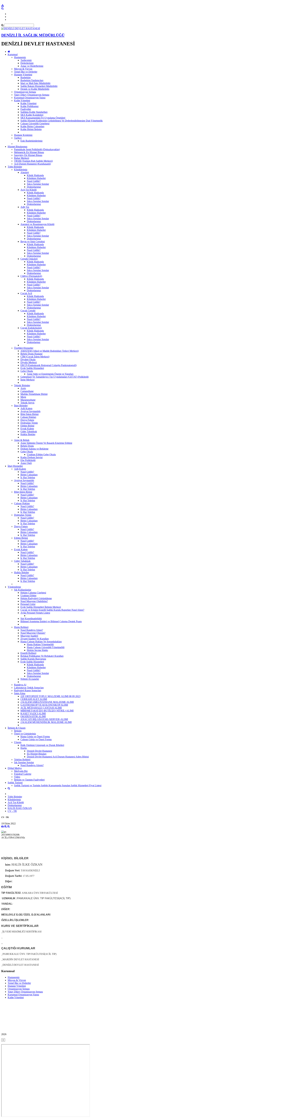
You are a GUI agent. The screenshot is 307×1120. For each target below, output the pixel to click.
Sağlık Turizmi (15, 782)
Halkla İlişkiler (27, 434)
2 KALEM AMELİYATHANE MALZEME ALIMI (47, 702)
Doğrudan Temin (29, 422)
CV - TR (12, 811)
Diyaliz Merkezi (28, 362)
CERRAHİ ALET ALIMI (33, 699)
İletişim (17, 730)
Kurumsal (13, 54)
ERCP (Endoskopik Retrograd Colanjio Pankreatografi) (48, 365)
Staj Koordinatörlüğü (31, 618)
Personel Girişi (27, 604)
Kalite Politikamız (29, 106)
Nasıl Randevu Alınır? (31, 630)
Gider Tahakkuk (28, 431)
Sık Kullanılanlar (22, 589)
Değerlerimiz (27, 63)
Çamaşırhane (27, 391)
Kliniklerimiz (20, 169)
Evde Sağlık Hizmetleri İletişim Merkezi (40, 607)
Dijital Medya (15, 768)
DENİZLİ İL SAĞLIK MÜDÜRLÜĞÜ (32, 35)
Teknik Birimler (22, 385)
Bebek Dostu (27, 445)
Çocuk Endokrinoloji (31, 327)
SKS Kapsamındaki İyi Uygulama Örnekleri (42, 117)
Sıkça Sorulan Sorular (38, 184)
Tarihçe (18, 138)
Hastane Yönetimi (23, 74)
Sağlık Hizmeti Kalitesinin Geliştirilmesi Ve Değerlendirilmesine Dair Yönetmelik (61, 120)
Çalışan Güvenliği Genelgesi (34, 123)
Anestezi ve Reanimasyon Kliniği (37, 224)
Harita (23, 748)
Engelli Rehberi (28, 653)
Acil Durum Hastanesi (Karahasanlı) (32, 163)
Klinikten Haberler (36, 178)
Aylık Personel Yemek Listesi (35, 612)
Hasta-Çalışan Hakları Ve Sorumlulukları (41, 641)
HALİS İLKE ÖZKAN (20, 808)
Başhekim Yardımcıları (31, 80)
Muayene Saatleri (29, 635)
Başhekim (25, 77)
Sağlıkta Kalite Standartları (33, 112)
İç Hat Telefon (27, 477)
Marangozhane (27, 399)
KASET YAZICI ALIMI (33, 713)
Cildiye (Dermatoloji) (31, 276)
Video (17, 776)
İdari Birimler (21, 405)
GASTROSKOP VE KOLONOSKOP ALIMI (44, 704)
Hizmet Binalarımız (17, 146)
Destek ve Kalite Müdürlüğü (34, 89)
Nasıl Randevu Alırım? (32, 765)
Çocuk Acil (26, 293)
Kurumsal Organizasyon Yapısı (29, 97)
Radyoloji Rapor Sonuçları (27, 690)
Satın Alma (19, 693)
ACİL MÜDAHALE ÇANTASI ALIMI (41, 707)
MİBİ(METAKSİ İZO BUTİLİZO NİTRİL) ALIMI (47, 710)
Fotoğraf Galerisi (22, 774)
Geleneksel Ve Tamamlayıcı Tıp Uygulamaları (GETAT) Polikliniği (54, 376)
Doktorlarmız (33, 342)
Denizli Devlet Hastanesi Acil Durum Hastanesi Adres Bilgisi (58, 756)
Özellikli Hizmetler (23, 348)
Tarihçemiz (26, 60)
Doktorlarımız (34, 186)
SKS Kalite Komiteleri (31, 115)
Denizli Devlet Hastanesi (39, 751)
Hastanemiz (20, 57)
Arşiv (23, 388)
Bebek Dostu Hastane (31, 353)
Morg (23, 397)
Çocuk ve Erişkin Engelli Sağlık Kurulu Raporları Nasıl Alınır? (52, 610)
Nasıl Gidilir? (33, 181)
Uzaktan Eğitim (28, 595)
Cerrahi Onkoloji (29, 258)
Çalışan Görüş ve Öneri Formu (36, 739)
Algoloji (24, 172)
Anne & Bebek (21, 440)
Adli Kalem (26, 408)
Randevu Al (20, 684)
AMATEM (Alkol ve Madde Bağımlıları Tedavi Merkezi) (49, 351)
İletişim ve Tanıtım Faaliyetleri (29, 779)
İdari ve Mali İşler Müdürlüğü (35, 83)
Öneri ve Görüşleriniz (25, 733)
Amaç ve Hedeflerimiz (31, 66)
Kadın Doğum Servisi (31, 457)
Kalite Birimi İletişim (31, 129)
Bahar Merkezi (21, 158)
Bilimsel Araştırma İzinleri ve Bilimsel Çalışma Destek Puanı (51, 621)
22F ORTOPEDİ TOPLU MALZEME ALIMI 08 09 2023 (50, 696)
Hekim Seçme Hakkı (37, 650)
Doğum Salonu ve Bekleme (34, 448)
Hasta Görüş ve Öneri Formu (35, 736)
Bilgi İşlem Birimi (29, 414)
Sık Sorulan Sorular (24, 762)
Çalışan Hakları (28, 417)
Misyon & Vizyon (23, 68)
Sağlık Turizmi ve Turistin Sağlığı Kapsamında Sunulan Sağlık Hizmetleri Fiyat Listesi (57, 785)
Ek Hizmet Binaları (36, 753)
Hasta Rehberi (21, 627)
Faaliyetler (25, 109)
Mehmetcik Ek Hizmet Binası (29, 152)
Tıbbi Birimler (15, 166)
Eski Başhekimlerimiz (31, 140)
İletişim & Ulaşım (16, 728)
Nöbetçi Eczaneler (29, 679)
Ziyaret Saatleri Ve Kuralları (34, 638)
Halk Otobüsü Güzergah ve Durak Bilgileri (42, 745)
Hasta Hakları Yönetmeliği (40, 644)
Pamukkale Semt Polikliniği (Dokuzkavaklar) (37, 149)
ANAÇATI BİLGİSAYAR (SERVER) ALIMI (44, 719)
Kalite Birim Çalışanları (32, 126)
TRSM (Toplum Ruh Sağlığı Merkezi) (33, 161)
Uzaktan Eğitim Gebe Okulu (41, 454)
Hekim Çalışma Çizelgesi (33, 592)
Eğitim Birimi (27, 425)
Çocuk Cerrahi (27, 310)
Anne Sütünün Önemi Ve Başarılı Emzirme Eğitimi (46, 443)
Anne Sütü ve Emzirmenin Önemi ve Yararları (50, 374)
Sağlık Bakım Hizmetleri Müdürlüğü (38, 86)
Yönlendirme (14, 587)
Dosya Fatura (27, 420)
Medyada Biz (21, 771)
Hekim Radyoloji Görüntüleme (36, 598)
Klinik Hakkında (35, 175)
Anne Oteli (26, 463)
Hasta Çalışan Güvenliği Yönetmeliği (45, 647)
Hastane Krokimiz (23, 135)
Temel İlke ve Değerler (25, 71)
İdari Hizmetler (15, 466)
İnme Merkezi (27, 379)
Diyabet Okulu (27, 359)
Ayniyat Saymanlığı (30, 411)
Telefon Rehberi (22, 759)
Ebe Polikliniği (27, 460)
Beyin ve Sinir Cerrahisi (32, 241)
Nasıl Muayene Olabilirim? (34, 601)
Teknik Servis (27, 402)
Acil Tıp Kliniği (28, 189)
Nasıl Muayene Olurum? (32, 633)
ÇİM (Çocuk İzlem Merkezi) (34, 356)
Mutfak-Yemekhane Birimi (33, 394)
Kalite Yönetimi (22, 100)
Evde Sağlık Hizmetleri (32, 368)
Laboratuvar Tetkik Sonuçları (29, 687)
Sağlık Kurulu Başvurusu (33, 658)
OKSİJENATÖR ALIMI (33, 716)
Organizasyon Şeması (25, 91)
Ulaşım (17, 742)
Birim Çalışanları (29, 474)
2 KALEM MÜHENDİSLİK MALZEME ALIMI (46, 722)
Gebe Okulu (26, 371)
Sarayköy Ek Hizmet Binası (28, 155)
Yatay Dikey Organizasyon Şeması (31, 94)
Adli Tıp (24, 207)
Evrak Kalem (27, 428)
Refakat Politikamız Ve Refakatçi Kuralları (41, 656)
